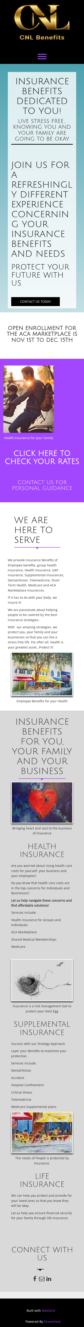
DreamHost (52, 1321)
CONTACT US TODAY (35, 301)
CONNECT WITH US (42, 1254)
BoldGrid (48, 1310)
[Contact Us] (42, 1279)
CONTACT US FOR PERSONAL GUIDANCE (42, 485)
